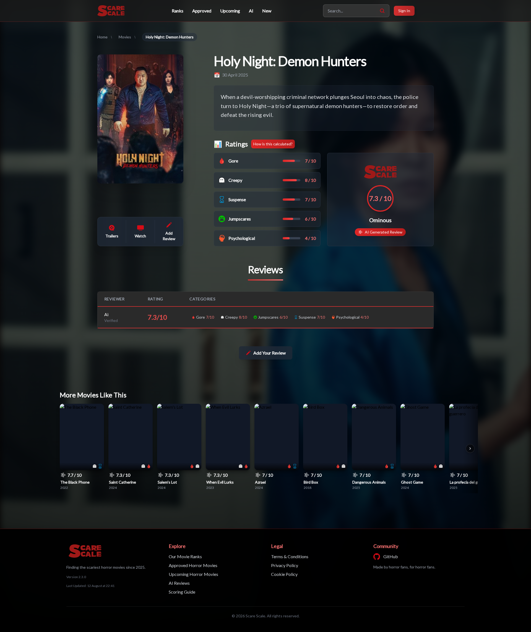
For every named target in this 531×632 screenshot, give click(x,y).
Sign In (404, 10)
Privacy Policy (284, 565)
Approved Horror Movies (193, 565)
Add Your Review (269, 352)
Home (102, 37)
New (266, 10)
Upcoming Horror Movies (193, 574)
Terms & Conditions (289, 556)
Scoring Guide (182, 591)
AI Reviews (179, 583)
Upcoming (230, 10)
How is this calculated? (273, 143)
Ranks (177, 10)
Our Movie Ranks (185, 556)
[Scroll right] (470, 448)
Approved (201, 10)
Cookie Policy (284, 574)
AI (251, 10)
